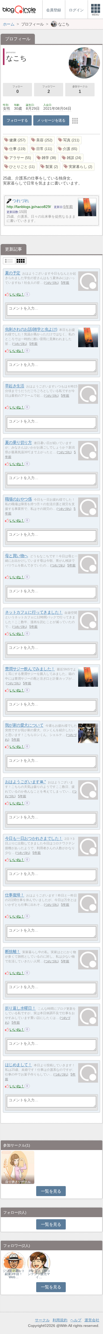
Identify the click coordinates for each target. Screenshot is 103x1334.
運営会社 (92, 1320)
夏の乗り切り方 (18, 442)
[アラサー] (18, 158)
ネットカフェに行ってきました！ (34, 612)
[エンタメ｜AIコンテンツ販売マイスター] (38, 1263)
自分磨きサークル (18, 1181)
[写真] (69, 140)
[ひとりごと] (20, 167)
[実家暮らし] (79, 167)
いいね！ (17, 294)
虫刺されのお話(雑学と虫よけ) (31, 329)
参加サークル (80, 89)
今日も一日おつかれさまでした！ (34, 838)
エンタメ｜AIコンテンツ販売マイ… (39, 1274)
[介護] (68, 149)
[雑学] (47, 158)
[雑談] (72, 158)
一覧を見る (51, 1191)
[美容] (42, 140)
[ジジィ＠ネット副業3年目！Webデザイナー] (13, 1263)
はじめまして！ (18, 1065)
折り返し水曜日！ (20, 1008)
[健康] (15, 140)
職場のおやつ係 (18, 499)
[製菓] (49, 167)
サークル (42, 1320)
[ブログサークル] (19, 9)
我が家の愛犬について (24, 725)
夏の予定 (12, 273)
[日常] (42, 149)
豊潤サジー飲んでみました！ (30, 669)
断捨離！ (12, 951)
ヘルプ (75, 1320)
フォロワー (48, 89)
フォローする (17, 120)
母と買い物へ (16, 556)
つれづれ (51, 282)
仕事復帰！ (14, 895)
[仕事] (15, 149)
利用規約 (60, 1320)
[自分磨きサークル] (18, 1167)
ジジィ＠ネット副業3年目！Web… (14, 1274)
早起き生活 (14, 386)
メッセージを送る (51, 120)
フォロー (17, 89)
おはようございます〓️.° (25, 782)
